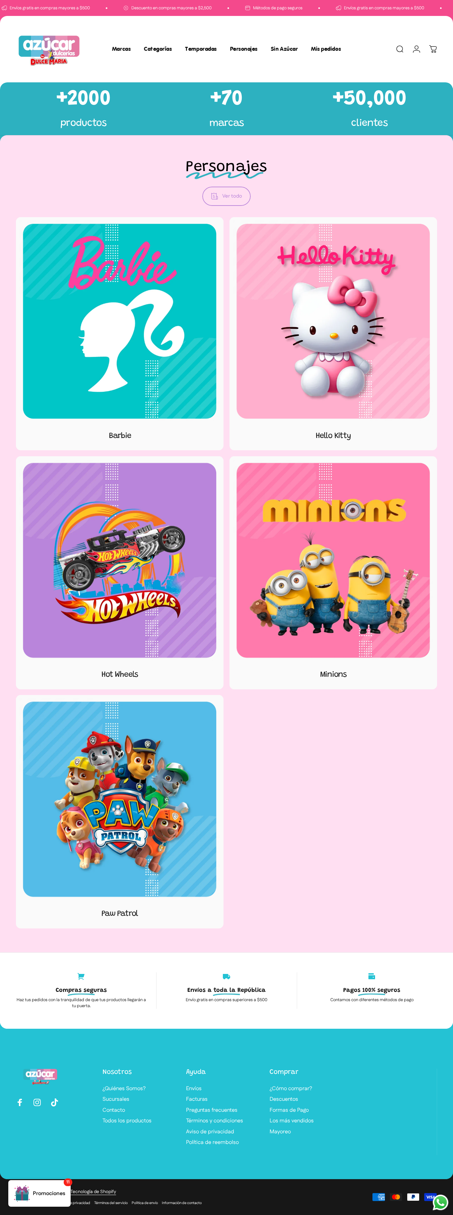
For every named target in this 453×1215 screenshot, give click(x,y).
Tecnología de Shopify (93, 1191)
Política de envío (145, 1203)
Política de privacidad (72, 1203)
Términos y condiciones (214, 1121)
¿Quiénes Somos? (124, 1088)
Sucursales (115, 1099)
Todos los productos (127, 1121)
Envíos (194, 1088)
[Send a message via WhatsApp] (440, 1202)
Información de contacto (182, 1203)
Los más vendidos (292, 1121)
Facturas (197, 1099)
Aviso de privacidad (210, 1132)
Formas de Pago (289, 1110)
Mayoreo (280, 1132)
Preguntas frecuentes (211, 1110)
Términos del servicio (111, 1203)
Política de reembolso (212, 1142)
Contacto (113, 1110)
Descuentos (284, 1099)
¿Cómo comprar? (291, 1088)
